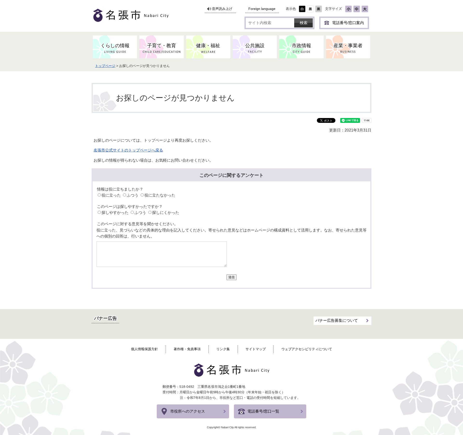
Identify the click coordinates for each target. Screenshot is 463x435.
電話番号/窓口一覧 (263, 411)
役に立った (111, 195)
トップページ (105, 66)
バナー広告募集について (336, 320)
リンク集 (223, 349)
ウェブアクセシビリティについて (306, 349)
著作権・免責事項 (187, 349)
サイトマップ (255, 349)
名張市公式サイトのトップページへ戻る (128, 150)
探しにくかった (165, 213)
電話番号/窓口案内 (348, 23)
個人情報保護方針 (144, 349)
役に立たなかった (159, 195)
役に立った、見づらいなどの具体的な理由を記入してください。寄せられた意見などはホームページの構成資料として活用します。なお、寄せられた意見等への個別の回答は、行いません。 (231, 233)
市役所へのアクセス (187, 411)
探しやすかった (115, 213)
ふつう (132, 195)
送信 (231, 277)
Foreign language (261, 9)
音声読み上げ (222, 9)
